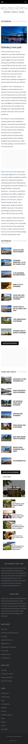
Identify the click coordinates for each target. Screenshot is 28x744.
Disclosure (4, 650)
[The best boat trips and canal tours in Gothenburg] (6, 297)
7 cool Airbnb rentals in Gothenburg (19, 320)
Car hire (4, 670)
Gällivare (4, 729)
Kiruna (3, 722)
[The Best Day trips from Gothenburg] (6, 251)
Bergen (14, 544)
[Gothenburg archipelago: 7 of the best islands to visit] (6, 262)
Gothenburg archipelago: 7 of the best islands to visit (19, 262)
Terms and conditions (8, 647)
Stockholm (13, 578)
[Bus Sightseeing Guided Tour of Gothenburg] (6, 403)
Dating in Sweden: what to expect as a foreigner (18, 516)
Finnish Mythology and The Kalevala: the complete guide (18, 505)
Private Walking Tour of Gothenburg (19, 426)
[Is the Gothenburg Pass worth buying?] (6, 274)
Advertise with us (7, 640)
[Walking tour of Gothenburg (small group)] (6, 449)
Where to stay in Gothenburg (18, 285)
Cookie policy (6, 658)
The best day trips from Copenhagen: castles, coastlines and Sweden (12, 488)
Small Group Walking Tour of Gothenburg (19, 438)
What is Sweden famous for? (17, 538)
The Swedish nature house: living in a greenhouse (18, 527)
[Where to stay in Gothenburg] (6, 285)
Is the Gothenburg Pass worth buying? (19, 274)
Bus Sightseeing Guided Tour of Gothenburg (18, 403)
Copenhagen (7, 485)
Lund (3, 718)
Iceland (3, 585)
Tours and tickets (7, 673)
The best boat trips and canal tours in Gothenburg (18, 297)
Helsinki (4, 707)
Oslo (19, 578)
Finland (14, 502)
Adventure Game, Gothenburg (18, 414)
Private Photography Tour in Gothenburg (19, 391)
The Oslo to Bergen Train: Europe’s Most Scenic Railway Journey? (18, 547)
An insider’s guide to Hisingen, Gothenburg (19, 332)
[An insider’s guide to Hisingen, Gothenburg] (6, 332)
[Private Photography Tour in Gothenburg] (6, 391)
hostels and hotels (11, 172)
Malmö (3, 711)
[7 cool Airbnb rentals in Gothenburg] (6, 320)
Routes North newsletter (9, 633)
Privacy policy (6, 654)
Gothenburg (5, 580)
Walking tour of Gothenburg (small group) (18, 449)
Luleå (3, 725)
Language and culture (17, 514)
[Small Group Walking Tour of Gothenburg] (6, 437)
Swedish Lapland (14, 585)
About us (4, 629)
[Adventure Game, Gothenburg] (6, 414)
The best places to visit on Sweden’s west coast (20, 308)
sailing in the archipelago (17, 223)
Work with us (5, 643)
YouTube (4, 636)
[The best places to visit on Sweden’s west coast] (6, 308)
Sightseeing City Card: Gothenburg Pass (19, 380)
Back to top (13, 740)
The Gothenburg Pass (19, 461)
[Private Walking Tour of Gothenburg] (6, 426)
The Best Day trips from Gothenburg (18, 251)
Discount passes (6, 681)
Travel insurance (7, 677)
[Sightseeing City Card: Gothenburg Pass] (6, 380)
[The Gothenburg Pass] (6, 461)
